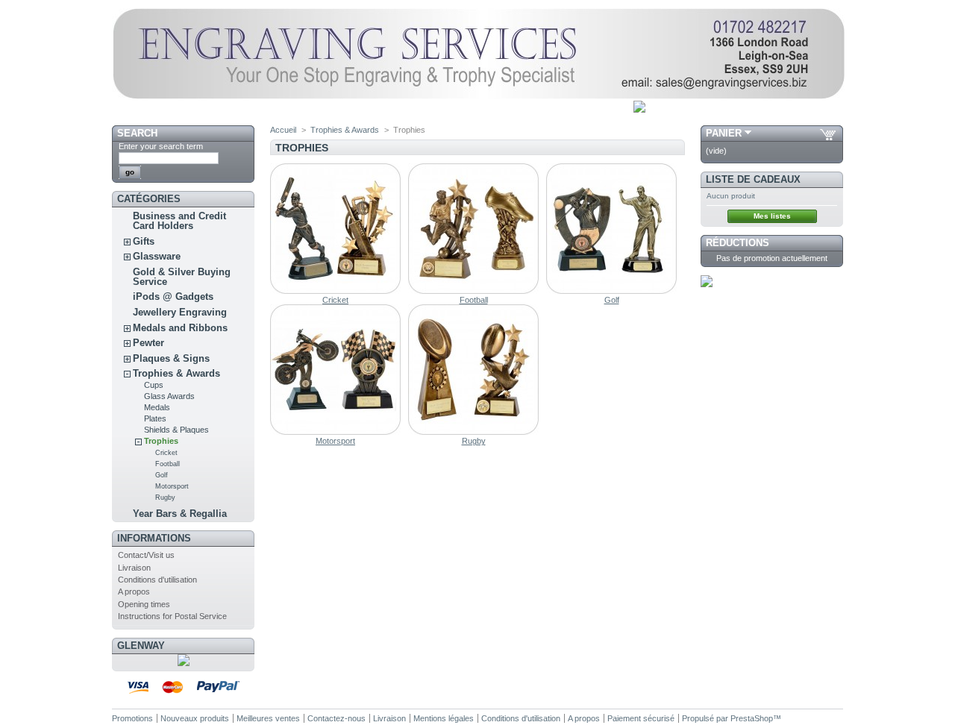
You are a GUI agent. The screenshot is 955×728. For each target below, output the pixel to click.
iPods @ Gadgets (173, 296)
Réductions (737, 242)
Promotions (132, 718)
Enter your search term (161, 146)
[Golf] (611, 290)
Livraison (134, 567)
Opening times (144, 604)
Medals (157, 407)
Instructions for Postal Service (172, 616)
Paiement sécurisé (640, 718)
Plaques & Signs (171, 358)
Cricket (166, 452)
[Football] (473, 290)
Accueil (283, 129)
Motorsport (172, 486)
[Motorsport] (335, 431)
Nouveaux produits (194, 718)
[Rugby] (473, 431)
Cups (153, 384)
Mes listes (772, 216)
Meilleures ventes (268, 718)
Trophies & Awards (176, 373)
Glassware (157, 256)
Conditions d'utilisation (157, 579)
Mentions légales (443, 718)
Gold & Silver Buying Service (182, 276)
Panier (724, 133)
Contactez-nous (336, 718)
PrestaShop (751, 718)
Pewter (148, 342)
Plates (155, 418)
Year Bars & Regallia (180, 513)
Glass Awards (169, 396)
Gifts (143, 241)
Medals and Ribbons (180, 327)
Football (167, 464)
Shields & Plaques (176, 429)
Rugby (165, 497)
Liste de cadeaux (753, 179)
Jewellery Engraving (180, 312)
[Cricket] (335, 290)
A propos (134, 591)
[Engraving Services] (478, 96)
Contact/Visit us (146, 554)
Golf (161, 475)
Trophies (161, 440)
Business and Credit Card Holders (179, 220)
